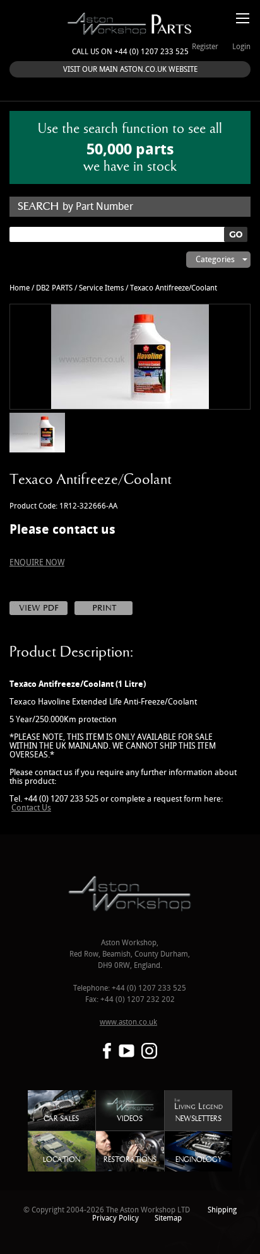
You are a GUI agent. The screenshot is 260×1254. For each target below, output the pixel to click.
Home (19, 288)
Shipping (222, 1210)
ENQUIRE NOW (36, 562)
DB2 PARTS (54, 288)
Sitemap (168, 1218)
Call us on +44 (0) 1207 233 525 (130, 52)
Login (241, 47)
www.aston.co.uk (128, 1022)
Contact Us (31, 807)
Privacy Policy (115, 1218)
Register (205, 47)
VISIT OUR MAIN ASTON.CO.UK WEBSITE (130, 70)
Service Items (101, 288)
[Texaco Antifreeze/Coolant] (130, 357)
